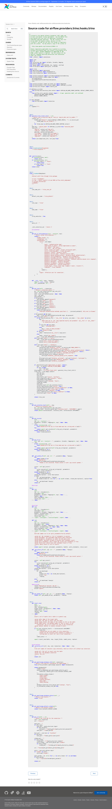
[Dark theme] (106, 6)
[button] (10, 24)
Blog (76, 6)
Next (94, 773)
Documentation (42, 6)
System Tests (10, 61)
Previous (32, 773)
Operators (9, 47)
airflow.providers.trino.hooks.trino (61, 23)
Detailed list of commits (13, 77)
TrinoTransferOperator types (14, 45)
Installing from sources (13, 71)
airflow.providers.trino (46, 23)
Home (8, 35)
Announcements (68, 6)
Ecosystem (83, 6)
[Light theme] (103, 6)
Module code (35, 23)
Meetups (34, 6)
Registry (51, 6)
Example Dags (11, 67)
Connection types (11, 49)
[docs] (31, 105)
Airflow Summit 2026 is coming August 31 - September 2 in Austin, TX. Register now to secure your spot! (56, 1)
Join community (101, 792)
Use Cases (59, 6)
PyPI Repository (11, 69)
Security (9, 39)
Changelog (10, 37)
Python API (10, 55)
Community (26, 6)
